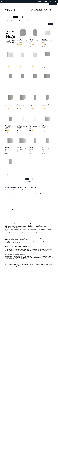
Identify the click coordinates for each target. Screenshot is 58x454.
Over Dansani (39, 1)
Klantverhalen (36, 4)
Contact (50, 1)
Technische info (45, 1)
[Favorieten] (46, 4)
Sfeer (45, 24)
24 (39, 24)
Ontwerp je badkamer (28, 4)
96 (42, 24)
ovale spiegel (31, 189)
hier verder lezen (17, 242)
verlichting (21, 193)
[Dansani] (4, 1)
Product (50, 24)
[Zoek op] (44, 4)
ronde (28, 189)
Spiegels (9, 7)
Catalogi (22, 4)
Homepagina (6, 7)
